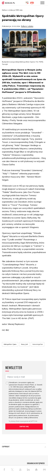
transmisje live (38, 344)
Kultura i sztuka (27, 26)
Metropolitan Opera (10, 344)
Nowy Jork (24, 344)
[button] (45, 447)
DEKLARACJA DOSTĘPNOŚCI (36, 463)
